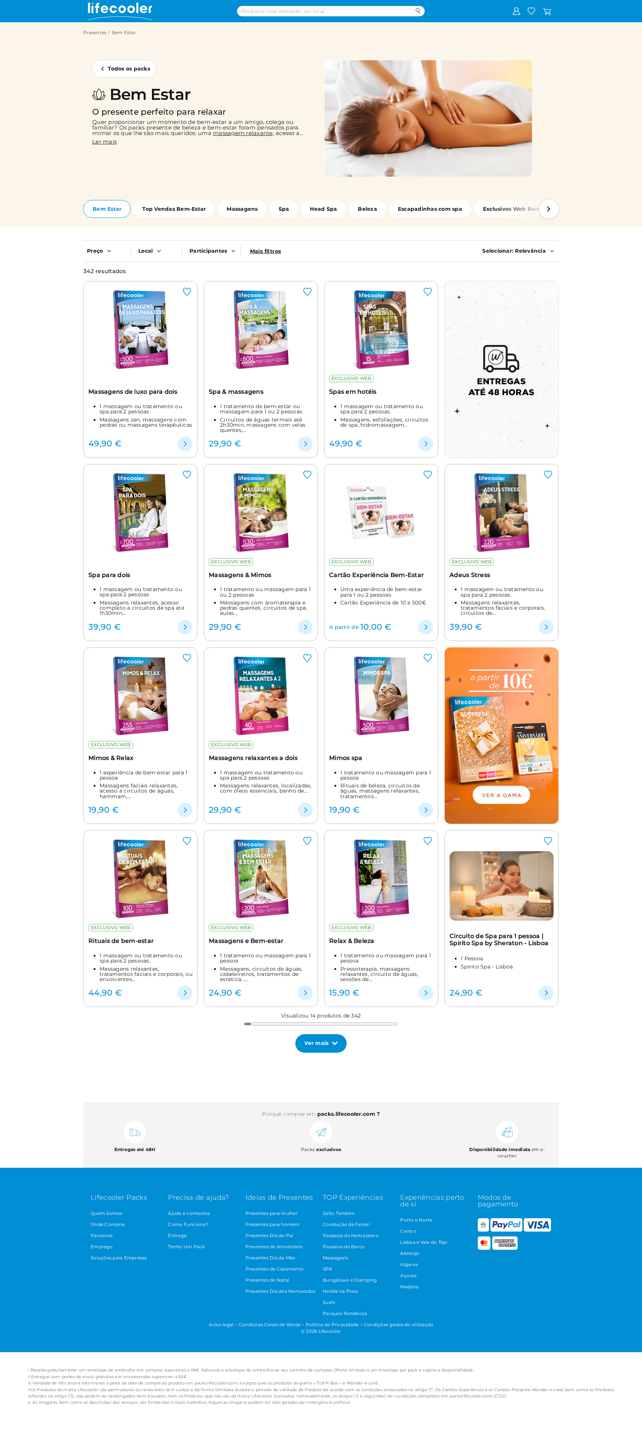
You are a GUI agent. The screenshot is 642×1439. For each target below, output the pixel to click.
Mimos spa (345, 757)
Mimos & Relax (110, 757)
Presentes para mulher (272, 1213)
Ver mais (316, 1043)
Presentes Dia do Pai (270, 1235)
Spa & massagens (236, 391)
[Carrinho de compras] (547, 10)
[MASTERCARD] (484, 1248)
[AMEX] (505, 1248)
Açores (408, 1275)
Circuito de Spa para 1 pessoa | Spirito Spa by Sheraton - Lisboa (499, 939)
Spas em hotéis (353, 391)
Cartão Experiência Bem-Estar (376, 574)
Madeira (409, 1286)
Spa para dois (109, 574)
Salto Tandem (339, 1213)
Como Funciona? (188, 1224)
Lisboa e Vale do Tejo (423, 1242)
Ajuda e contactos (189, 1213)
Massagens (242, 209)
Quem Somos (107, 1213)
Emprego (102, 1246)
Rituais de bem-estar (121, 940)
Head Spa (323, 209)
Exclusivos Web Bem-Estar (520, 209)
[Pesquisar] (418, 11)
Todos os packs (129, 68)
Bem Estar (107, 209)
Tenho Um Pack (186, 1246)
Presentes (94, 32)
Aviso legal (221, 1324)
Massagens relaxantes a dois (253, 757)
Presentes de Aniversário (274, 1246)
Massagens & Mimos (240, 574)
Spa (284, 209)
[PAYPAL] (506, 1230)
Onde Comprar (108, 1224)
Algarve (409, 1264)
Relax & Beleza (351, 940)
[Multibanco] (483, 1230)
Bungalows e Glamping (350, 1280)
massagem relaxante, (243, 133)
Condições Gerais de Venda (270, 1324)
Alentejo (409, 1253)
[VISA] (537, 1230)
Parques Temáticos (345, 1313)
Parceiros (102, 1235)
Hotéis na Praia (340, 1291)
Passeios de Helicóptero (351, 1235)
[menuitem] (107, 251)
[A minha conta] (516, 10)
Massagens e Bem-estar (246, 940)
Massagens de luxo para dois (132, 391)
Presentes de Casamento (275, 1269)
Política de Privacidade (332, 1324)
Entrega (177, 1235)
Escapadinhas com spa (430, 209)
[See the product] (185, 443)
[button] (549, 209)
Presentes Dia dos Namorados (281, 1291)
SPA (327, 1269)
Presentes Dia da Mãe (270, 1258)
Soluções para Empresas (119, 1258)
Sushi (329, 1302)
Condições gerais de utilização (399, 1324)
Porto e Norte (416, 1220)
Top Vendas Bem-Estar (174, 209)
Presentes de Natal (267, 1280)
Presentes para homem (273, 1224)
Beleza (367, 209)
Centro (408, 1231)
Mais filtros (265, 251)
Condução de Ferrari (346, 1224)
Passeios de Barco (344, 1246)
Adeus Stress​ (470, 574)
